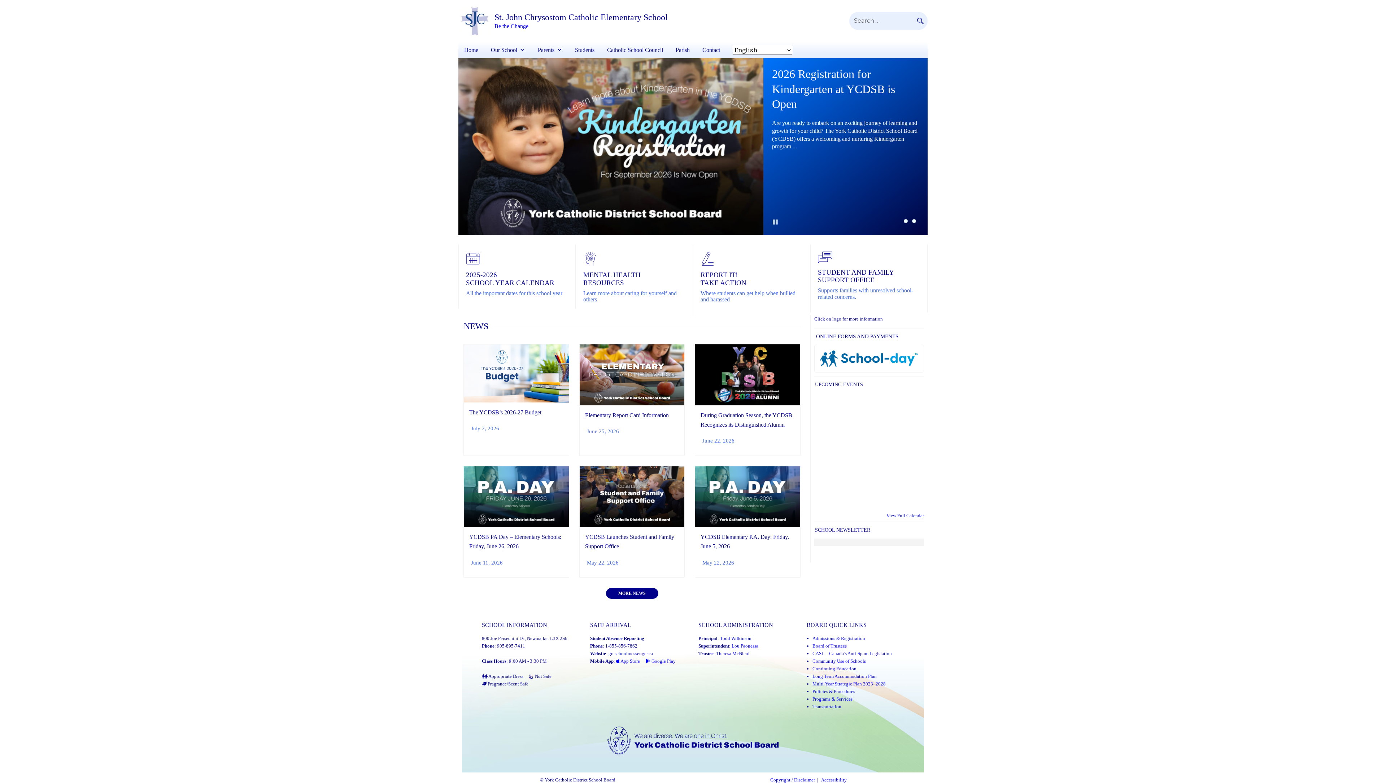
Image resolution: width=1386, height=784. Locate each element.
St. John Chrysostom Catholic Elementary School (581, 17)
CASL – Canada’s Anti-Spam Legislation (852, 653)
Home (471, 50)
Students (584, 50)
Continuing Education (834, 668)
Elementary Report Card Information (627, 415)
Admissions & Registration (838, 638)
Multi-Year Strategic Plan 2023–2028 (849, 684)
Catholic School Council (635, 50)
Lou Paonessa (745, 646)
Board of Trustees (829, 646)
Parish (683, 50)
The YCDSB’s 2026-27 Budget (505, 412)
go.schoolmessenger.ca (631, 653)
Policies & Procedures (833, 691)
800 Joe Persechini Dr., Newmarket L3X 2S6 (524, 638)
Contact (711, 50)
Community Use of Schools (839, 661)
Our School (504, 50)
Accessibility (834, 780)
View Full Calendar (905, 515)
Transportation (826, 706)
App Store (630, 661)
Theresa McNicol (733, 653)
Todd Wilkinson (735, 638)
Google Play (663, 661)
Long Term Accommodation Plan (844, 676)
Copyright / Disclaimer (792, 780)
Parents (546, 50)
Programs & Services (832, 699)
